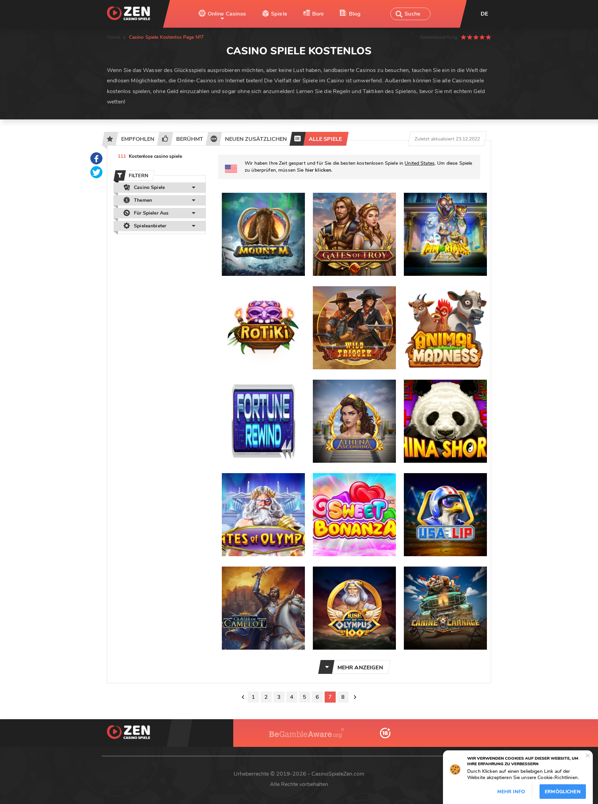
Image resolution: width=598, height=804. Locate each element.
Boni (318, 14)
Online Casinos (227, 14)
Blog (355, 14)
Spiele (279, 14)
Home (113, 37)
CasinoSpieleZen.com (337, 774)
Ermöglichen (563, 791)
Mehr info (511, 791)
